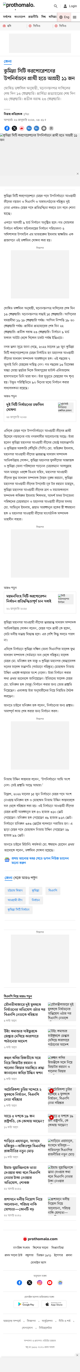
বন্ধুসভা (29, 1255)
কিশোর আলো (40, 1248)
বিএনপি (53, 891)
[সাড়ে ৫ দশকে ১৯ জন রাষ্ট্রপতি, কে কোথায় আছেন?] (62, 1123)
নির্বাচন (36, 900)
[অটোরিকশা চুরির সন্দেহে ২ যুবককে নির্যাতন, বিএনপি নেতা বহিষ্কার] (62, 1097)
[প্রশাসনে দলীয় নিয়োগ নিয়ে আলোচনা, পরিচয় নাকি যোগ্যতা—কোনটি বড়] (62, 1207)
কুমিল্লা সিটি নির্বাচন (19, 910)
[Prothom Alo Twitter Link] (31, 1283)
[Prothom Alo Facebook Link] (21, 1283)
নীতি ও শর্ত (64, 1321)
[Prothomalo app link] (26, 1305)
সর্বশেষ (7, 17)
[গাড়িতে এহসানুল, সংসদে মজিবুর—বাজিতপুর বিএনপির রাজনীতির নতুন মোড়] (62, 1149)
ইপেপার (58, 1255)
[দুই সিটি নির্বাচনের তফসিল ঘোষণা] (66, 408)
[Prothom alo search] (55, 6)
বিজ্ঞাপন (31, 1321)
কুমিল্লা (35, 891)
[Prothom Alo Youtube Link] (52, 1283)
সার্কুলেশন (47, 1321)
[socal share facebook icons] (7, 130)
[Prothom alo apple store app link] (54, 1305)
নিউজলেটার (45, 1328)
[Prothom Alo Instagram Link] (42, 1283)
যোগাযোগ (27, 1328)
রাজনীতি (33, 17)
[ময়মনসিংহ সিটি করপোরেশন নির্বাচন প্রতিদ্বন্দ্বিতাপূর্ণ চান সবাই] (66, 599)
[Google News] (60, 1283)
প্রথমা (69, 1255)
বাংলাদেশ (19, 17)
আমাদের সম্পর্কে (12, 1321)
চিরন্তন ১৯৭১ (44, 1255)
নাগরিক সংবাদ (21, 1248)
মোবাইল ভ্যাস (38, 1263)
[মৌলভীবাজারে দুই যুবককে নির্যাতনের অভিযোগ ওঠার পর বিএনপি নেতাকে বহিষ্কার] (62, 1012)
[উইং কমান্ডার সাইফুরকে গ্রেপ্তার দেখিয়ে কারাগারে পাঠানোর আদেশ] (62, 1039)
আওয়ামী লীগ (15, 900)
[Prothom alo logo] (40, 1240)
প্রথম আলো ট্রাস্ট (13, 1255)
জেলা (8, 61)
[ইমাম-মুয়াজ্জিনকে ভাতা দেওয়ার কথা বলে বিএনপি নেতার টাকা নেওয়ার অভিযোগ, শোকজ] (62, 1178)
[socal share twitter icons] (15, 130)
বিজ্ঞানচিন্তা (57, 1248)
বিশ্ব (43, 17)
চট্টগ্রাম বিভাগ (15, 891)
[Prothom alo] (19, 6)
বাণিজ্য (53, 17)
